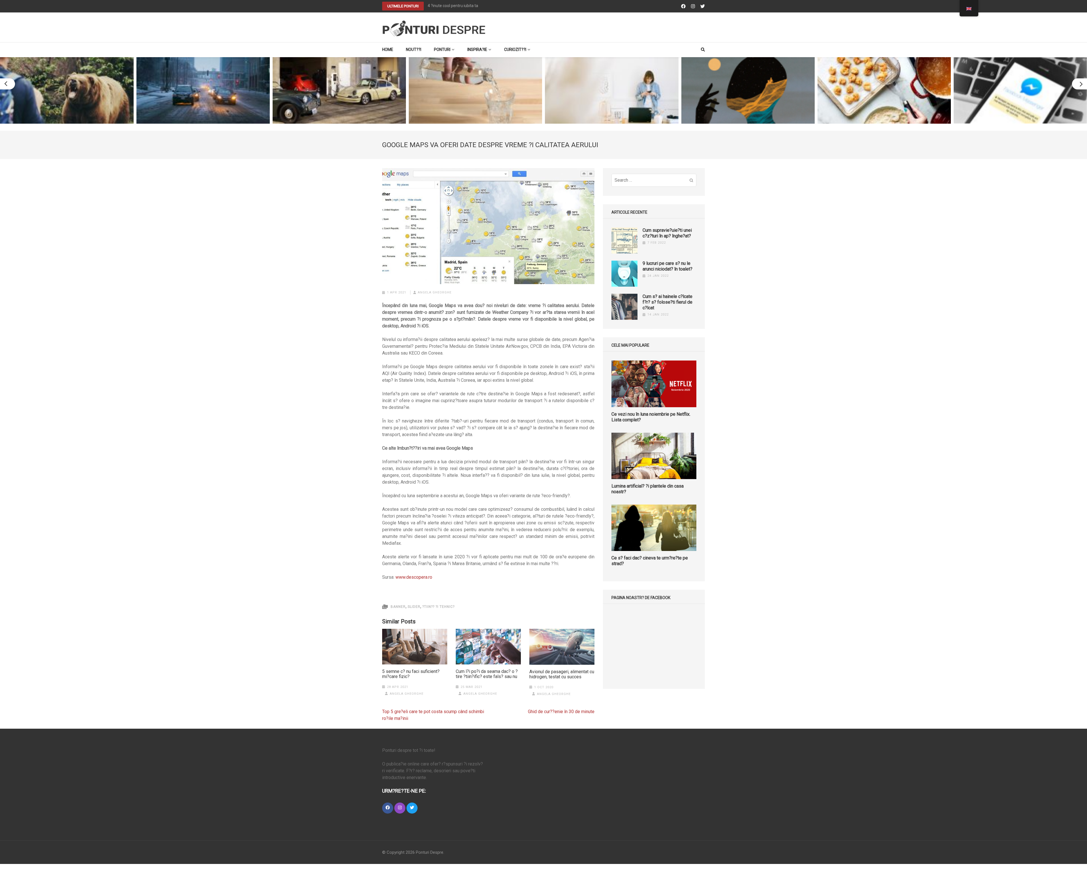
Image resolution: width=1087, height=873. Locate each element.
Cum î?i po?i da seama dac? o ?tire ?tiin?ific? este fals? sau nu (487, 674)
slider (414, 607)
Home (387, 49)
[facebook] (387, 808)
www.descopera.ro (413, 577)
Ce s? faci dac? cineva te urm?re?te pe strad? (649, 560)
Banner (398, 607)
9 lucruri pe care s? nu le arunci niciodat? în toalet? (667, 266)
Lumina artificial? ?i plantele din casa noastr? (647, 488)
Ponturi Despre (429, 852)
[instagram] (399, 808)
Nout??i (413, 49)
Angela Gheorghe (435, 292)
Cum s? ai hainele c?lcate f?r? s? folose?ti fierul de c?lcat (667, 302)
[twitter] (412, 808)
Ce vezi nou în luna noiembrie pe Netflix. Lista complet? (650, 416)
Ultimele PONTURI (403, 6)
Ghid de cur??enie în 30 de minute (561, 711)
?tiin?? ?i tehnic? (438, 607)
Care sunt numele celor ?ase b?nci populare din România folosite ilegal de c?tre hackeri (505, 5)
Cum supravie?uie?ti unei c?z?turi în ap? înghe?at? (667, 233)
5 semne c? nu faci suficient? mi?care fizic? (411, 674)
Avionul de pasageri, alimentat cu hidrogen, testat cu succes (561, 674)
